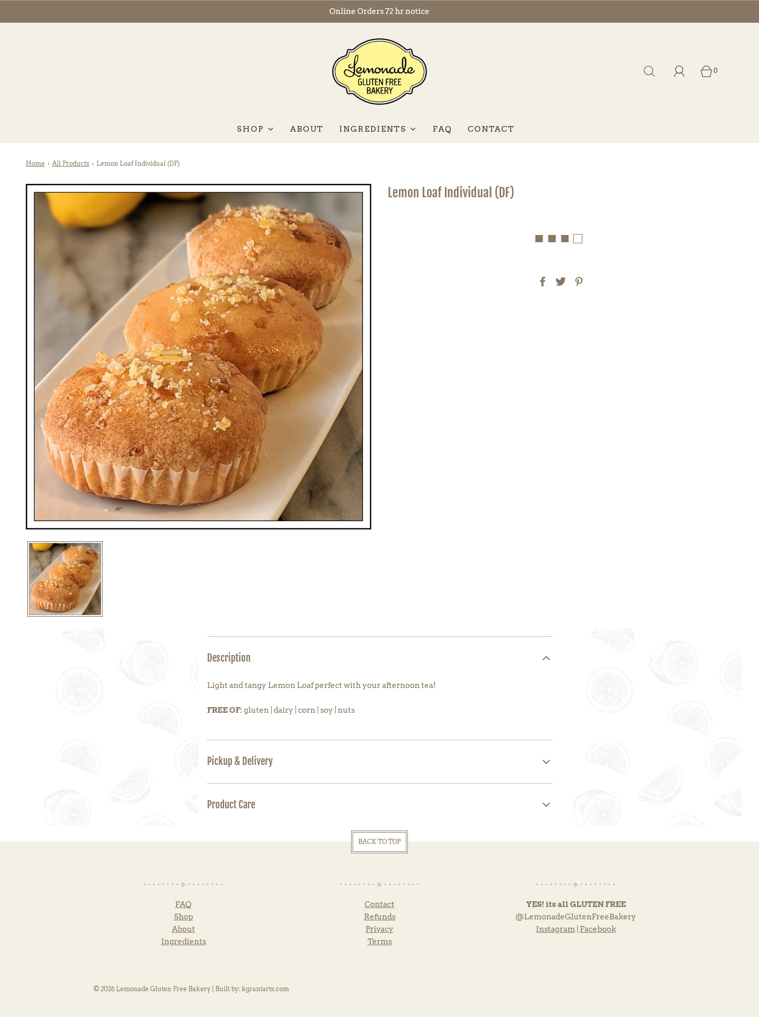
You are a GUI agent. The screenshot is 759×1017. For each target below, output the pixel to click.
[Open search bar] (649, 71)
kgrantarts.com (265, 989)
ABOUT (307, 129)
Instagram (555, 929)
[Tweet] (559, 281)
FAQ (442, 129)
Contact (379, 904)
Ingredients (183, 941)
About (183, 929)
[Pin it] (577, 281)
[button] (65, 579)
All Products (70, 163)
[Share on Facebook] (541, 281)
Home (35, 163)
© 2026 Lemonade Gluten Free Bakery (152, 989)
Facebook (598, 929)
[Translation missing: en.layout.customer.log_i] (679, 71)
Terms (380, 941)
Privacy (379, 929)
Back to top (379, 842)
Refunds (380, 916)
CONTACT (491, 129)
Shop (183, 916)
